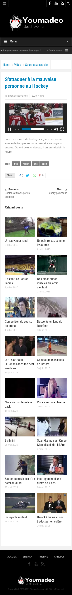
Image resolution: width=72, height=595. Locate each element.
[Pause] (10, 129)
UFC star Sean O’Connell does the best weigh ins (19, 364)
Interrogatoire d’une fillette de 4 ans (49, 481)
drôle (16, 163)
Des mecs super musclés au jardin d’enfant (47, 283)
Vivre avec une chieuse (51, 402)
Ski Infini (10, 441)
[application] (36, 118)
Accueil (12, 556)
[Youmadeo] (36, 22)
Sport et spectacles (36, 65)
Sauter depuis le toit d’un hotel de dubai (20, 481)
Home (6, 65)
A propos (59, 556)
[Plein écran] (62, 129)
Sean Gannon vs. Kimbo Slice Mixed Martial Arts (52, 443)
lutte (36, 163)
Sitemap (27, 556)
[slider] (33, 129)
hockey (26, 163)
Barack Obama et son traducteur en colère (50, 519)
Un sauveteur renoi (16, 241)
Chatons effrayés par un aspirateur (17, 193)
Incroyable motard (16, 517)
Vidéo (17, 65)
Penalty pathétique (57, 191)
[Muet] (56, 129)
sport (44, 163)
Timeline (43, 556)
